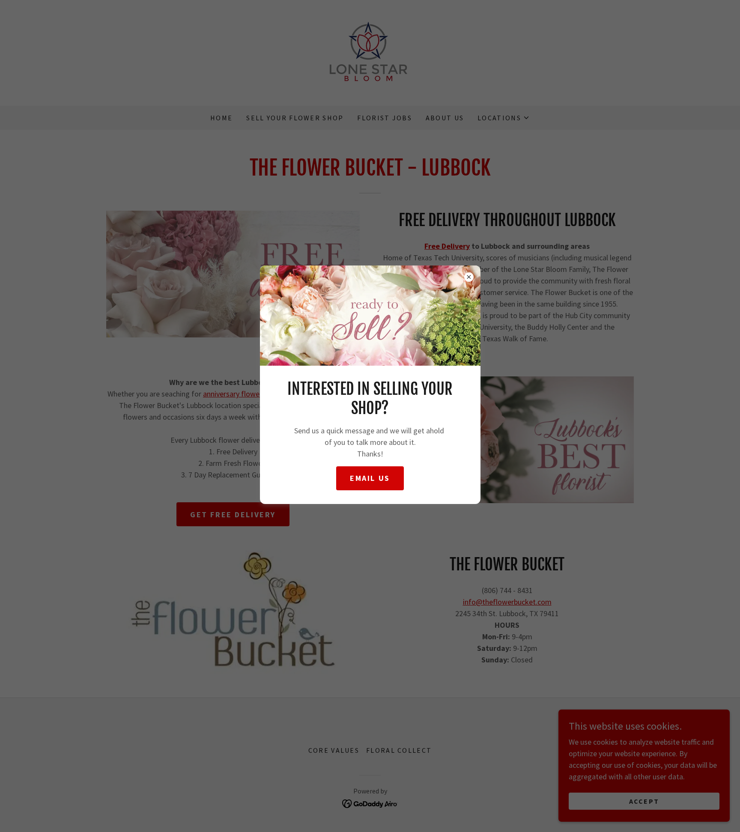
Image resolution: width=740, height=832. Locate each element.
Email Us (370, 478)
